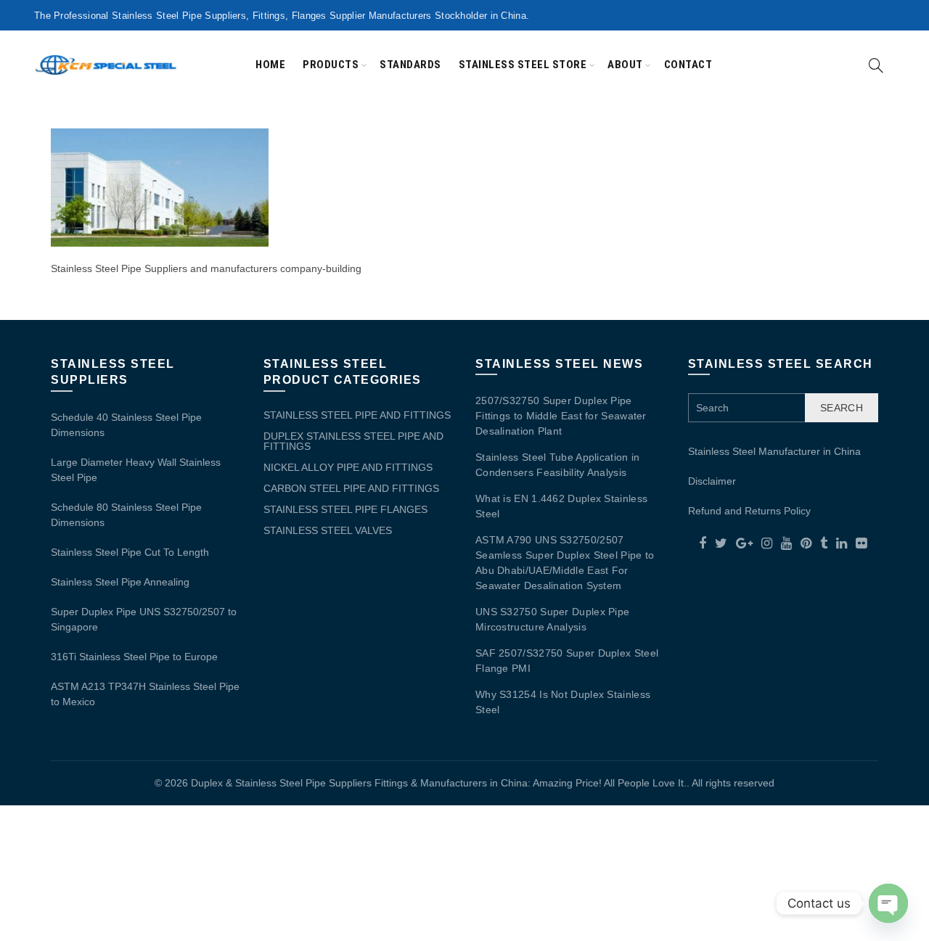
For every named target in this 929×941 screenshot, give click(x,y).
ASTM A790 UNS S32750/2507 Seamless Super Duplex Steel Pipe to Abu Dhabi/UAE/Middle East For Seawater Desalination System (565, 562)
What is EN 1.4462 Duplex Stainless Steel (561, 506)
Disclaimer (712, 481)
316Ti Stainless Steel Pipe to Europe (134, 656)
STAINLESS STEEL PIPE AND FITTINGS (357, 415)
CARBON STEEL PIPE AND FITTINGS (351, 488)
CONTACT (688, 64)
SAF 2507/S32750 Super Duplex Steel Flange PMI (566, 660)
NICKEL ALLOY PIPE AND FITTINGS (348, 467)
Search (841, 408)
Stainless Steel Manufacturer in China (774, 451)
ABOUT (625, 64)
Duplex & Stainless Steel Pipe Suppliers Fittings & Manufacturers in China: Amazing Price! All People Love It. (439, 783)
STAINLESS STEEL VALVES (327, 530)
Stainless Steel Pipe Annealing (120, 582)
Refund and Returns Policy (749, 511)
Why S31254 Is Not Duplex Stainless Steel (562, 702)
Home (270, 64)
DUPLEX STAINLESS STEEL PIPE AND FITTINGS (353, 441)
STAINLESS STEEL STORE (523, 64)
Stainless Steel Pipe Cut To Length (130, 552)
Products (331, 64)
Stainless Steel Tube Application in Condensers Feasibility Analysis (557, 464)
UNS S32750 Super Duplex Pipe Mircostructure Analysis (552, 619)
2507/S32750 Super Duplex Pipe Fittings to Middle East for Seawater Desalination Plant (561, 416)
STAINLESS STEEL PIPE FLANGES (345, 509)
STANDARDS (410, 64)
